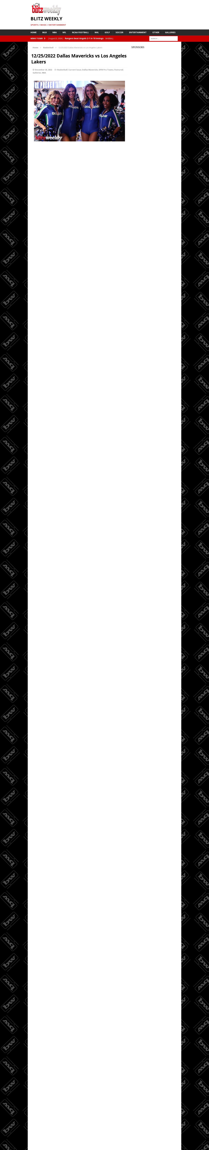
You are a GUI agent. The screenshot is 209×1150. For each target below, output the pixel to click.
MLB (44, 32)
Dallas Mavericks (90, 69)
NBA (54, 32)
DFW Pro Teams (106, 69)
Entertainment (138, 32)
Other (155, 32)
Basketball (62, 69)
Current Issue (74, 69)
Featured (118, 69)
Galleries (170, 32)
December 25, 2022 (43, 69)
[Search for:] (163, 38)
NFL (64, 32)
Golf (107, 32)
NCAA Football (80, 32)
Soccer (119, 32)
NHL (97, 32)
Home (34, 32)
